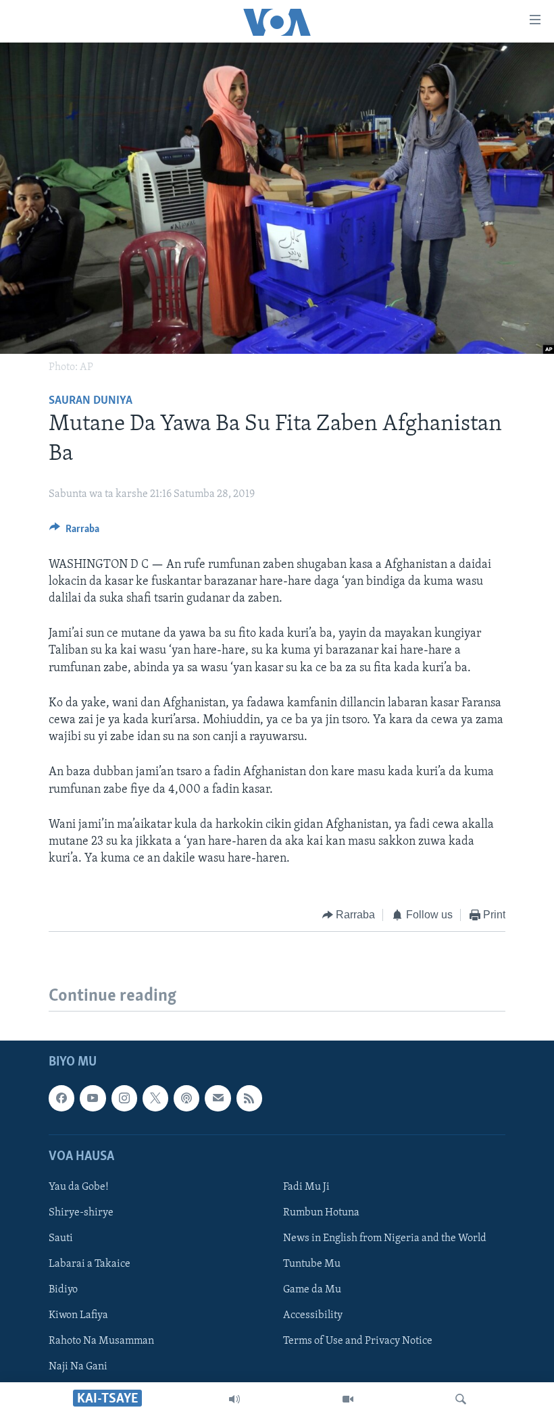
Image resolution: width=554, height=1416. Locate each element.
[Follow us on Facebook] (61, 1098)
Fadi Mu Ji (306, 1187)
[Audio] (234, 1399)
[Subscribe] (217, 1098)
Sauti (61, 1238)
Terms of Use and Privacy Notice (357, 1341)
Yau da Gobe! (79, 1187)
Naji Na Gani (78, 1366)
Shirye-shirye (81, 1212)
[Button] (74, 532)
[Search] (460, 1399)
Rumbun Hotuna (321, 1212)
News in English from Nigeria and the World (384, 1238)
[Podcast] (186, 1098)
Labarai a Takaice (89, 1264)
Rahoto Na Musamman (101, 1341)
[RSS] (249, 1098)
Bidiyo (63, 1289)
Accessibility (313, 1315)
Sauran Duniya (90, 401)
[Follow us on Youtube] (92, 1098)
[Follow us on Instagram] (124, 1098)
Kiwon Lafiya (78, 1315)
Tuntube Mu (312, 1264)
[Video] (348, 1399)
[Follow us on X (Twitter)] (155, 1098)
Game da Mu (312, 1289)
